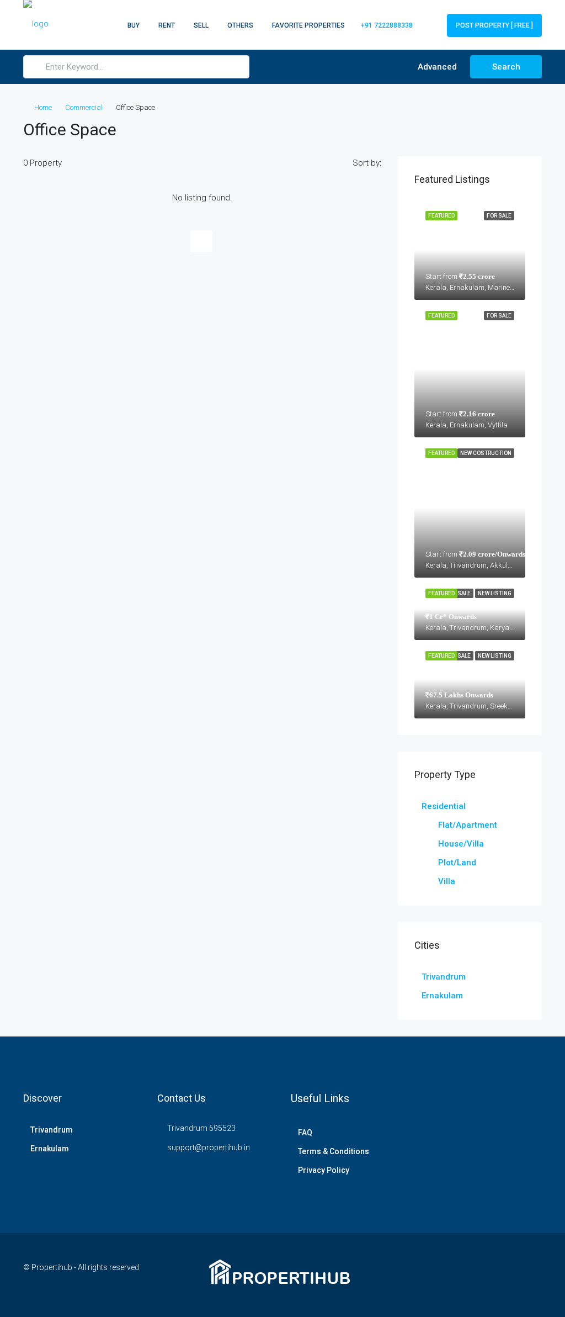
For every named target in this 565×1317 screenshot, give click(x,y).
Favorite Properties (308, 25)
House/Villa (461, 844)
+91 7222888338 (386, 25)
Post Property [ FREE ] (494, 25)
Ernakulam (442, 996)
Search (506, 67)
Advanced (436, 67)
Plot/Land (457, 863)
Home (43, 107)
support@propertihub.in (208, 1147)
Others (240, 25)
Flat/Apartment (467, 825)
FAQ (305, 1132)
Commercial (84, 107)
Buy (133, 25)
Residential (444, 806)
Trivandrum (444, 977)
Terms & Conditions (333, 1151)
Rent (166, 25)
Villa (446, 881)
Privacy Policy (323, 1170)
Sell (201, 25)
